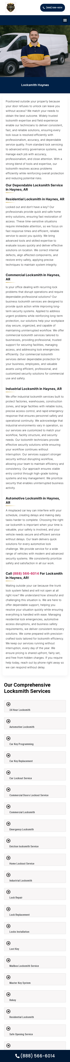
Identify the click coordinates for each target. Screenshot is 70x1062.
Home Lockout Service (21, 863)
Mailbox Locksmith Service (24, 966)
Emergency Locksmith (21, 829)
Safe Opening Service (21, 1034)
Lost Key (14, 949)
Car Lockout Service (20, 778)
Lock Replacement (19, 914)
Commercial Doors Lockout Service (29, 795)
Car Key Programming (21, 744)
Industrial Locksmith (20, 880)
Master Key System (20, 983)
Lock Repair (15, 897)
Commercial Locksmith (22, 812)
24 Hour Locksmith (19, 709)
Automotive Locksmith (21, 726)
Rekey (12, 1000)
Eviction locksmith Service (24, 846)
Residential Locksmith (21, 1017)
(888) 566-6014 (26, 573)
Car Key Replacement (21, 761)
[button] (65, 20)
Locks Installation (19, 931)
